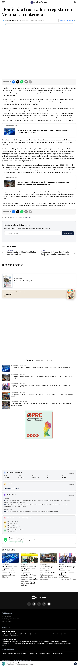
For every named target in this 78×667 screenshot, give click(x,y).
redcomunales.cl (7, 616)
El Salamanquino (67, 643)
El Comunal (5, 642)
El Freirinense (14, 636)
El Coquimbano (24, 642)
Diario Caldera (25, 634)
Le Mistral (31, 653)
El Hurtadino (63, 642)
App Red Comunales (58, 653)
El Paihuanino (43, 642)
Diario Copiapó (35, 634)
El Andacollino (53, 642)
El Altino (58, 634)
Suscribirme (68, 233)
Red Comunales (11, 20)
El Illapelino (57, 643)
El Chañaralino (15, 634)
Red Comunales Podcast (42, 653)
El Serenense (14, 642)
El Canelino (49, 643)
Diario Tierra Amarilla (48, 634)
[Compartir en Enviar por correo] (26, 81)
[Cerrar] (75, 663)
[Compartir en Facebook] (13, 81)
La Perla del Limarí (17, 643)
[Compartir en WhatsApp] (21, 81)
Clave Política (22, 653)
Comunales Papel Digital (9, 653)
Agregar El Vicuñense (66, 20)
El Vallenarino (66, 634)
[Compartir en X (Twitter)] (17, 81)
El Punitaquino (28, 643)
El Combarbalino (39, 643)
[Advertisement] (39, 313)
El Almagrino (6, 634)
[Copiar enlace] (30, 81)
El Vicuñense (34, 642)
